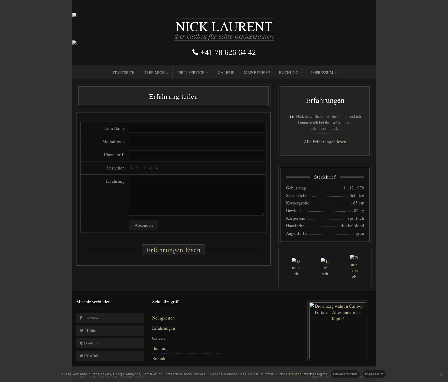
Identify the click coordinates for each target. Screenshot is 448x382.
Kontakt (159, 359)
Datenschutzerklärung (304, 374)
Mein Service (191, 72)
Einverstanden (345, 374)
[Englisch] (325, 267)
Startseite (123, 72)
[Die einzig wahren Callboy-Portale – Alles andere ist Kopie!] (338, 330)
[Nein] (441, 374)
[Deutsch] (296, 267)
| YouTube (91, 355)
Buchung (289, 72)
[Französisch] (354, 267)
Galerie (226, 72)
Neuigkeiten (163, 318)
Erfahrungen (163, 328)
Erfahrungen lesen (173, 249)
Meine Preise (257, 72)
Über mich (154, 72)
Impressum (322, 72)
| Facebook (90, 317)
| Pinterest (91, 343)
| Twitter (90, 330)
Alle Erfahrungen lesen (325, 142)
